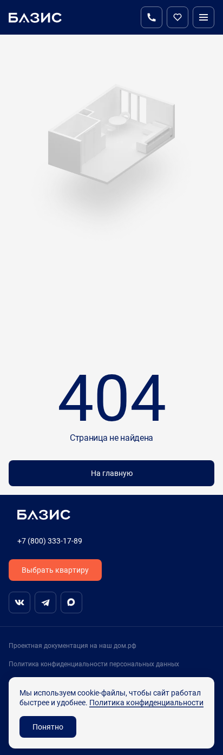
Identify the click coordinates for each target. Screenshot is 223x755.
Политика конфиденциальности (146, 702)
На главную (112, 473)
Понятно (47, 726)
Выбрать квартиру (55, 570)
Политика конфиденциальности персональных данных (94, 664)
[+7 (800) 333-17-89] (151, 17)
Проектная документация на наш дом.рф (72, 645)
